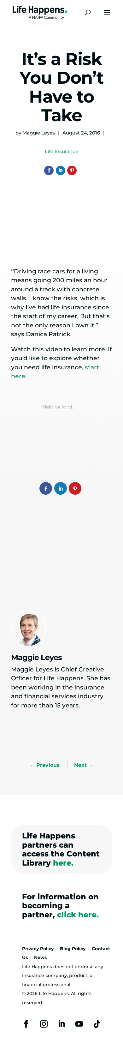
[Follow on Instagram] (43, 1024)
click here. (78, 914)
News (40, 957)
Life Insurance (61, 151)
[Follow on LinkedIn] (61, 1024)
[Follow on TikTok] (96, 1024)
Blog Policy (72, 948)
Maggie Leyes (38, 133)
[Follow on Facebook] (26, 1024)
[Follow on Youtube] (79, 1024)
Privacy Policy (38, 948)
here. (63, 862)
